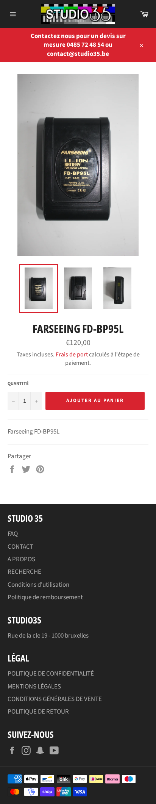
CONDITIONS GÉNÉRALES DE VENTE (55, 699)
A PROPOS (21, 559)
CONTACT (20, 546)
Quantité (18, 384)
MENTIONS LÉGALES (34, 686)
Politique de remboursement (45, 597)
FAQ (13, 533)
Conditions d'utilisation (38, 584)
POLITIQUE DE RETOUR (38, 711)
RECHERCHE (24, 571)
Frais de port (72, 354)
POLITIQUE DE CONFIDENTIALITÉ (51, 673)
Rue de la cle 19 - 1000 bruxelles (48, 635)
